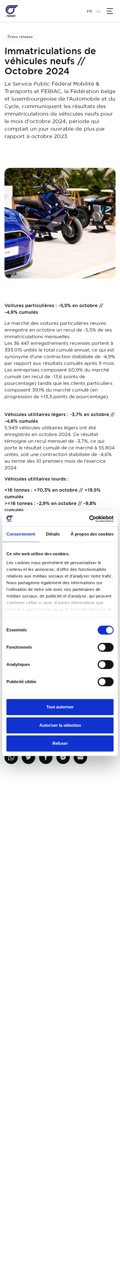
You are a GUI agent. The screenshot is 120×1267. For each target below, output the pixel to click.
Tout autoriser (60, 707)
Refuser (60, 743)
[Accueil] (12, 11)
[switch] (106, 647)
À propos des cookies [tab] (92, 534)
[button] (110, 11)
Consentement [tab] (20, 534)
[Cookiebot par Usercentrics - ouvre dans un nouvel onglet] (89, 518)
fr (89, 11)
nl (98, 11)
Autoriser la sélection (60, 725)
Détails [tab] (53, 534)
